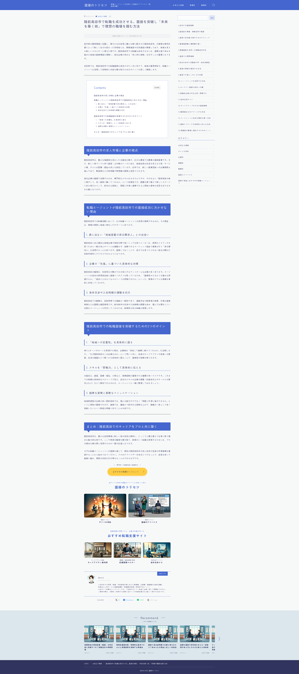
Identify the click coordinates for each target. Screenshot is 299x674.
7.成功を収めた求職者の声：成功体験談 (194, 62)
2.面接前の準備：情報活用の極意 (191, 31)
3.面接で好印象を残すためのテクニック (194, 37)
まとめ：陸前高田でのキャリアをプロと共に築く (114, 132)
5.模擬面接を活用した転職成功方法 (192, 50)
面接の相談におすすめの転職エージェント (194, 181)
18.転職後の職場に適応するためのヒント (194, 130)
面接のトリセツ (95, 5)
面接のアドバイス (185, 175)
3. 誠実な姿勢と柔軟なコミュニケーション (113, 126)
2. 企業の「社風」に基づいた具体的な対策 (113, 107)
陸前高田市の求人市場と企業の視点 (109, 95)
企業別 (181, 157)
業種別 (192, 5)
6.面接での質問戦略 (186, 56)
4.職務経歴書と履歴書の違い (189, 44)
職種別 (204, 5)
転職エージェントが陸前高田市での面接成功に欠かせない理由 (120, 100)
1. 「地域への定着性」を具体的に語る (111, 120)
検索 (212, 18)
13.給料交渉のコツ (185, 99)
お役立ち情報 (178, 5)
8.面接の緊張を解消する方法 (189, 68)
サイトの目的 (183, 151)
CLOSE (157, 87)
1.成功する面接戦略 (186, 25)
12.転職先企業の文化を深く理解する (192, 93)
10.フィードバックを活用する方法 (191, 81)
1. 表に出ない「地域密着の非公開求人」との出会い (116, 104)
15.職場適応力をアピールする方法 (191, 112)
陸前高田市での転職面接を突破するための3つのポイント (118, 116)
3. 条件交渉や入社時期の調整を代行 (110, 110)
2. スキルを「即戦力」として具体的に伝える (114, 123)
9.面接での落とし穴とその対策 (190, 75)
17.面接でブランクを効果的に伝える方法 (194, 124)
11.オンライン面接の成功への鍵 (190, 87)
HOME (86, 664)
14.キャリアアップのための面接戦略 (192, 105)
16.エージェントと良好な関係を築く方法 (194, 118)
